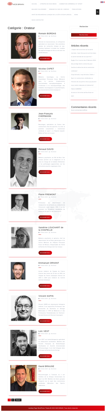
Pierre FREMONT (47, 194)
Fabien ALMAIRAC (76, 89)
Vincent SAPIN (46, 296)
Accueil (34, 4)
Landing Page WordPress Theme (39, 408)
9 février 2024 (44, 36)
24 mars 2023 (44, 368)
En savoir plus (46, 59)
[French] (104, 2)
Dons (76, 14)
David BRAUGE (46, 366)
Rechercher (84, 26)
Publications (76, 9)
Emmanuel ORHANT (49, 263)
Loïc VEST (44, 331)
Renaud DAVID (46, 149)
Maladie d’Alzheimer (39, 9)
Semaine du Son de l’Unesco (59, 9)
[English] (101, 2)
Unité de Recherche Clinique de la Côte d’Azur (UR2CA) (51, 14)
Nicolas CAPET (46, 68)
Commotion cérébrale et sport (70, 4)
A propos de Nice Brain (48, 4)
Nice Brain (53, 36)
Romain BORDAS (47, 33)
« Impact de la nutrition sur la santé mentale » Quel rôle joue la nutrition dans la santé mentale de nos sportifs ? (83, 53)
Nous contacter (38, 20)
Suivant (18, 400)
